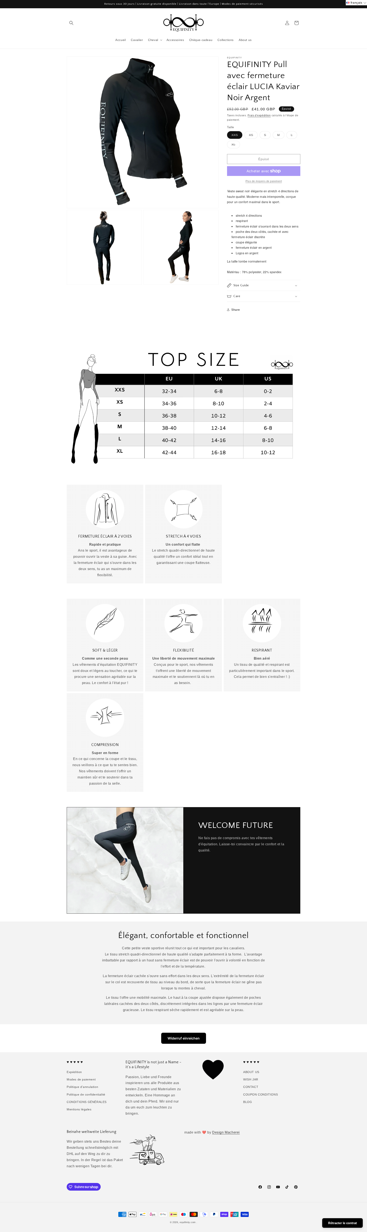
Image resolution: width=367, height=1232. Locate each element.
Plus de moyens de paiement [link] (264, 181)
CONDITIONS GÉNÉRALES (87, 1102)
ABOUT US (251, 1072)
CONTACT (250, 1087)
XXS (236, 136)
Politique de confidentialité (86, 1094)
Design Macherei (226, 1132)
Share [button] (235, 309)
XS (253, 136)
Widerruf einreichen (184, 1038)
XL (235, 145)
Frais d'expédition (259, 115)
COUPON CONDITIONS (260, 1094)
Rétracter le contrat (342, 1223)
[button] (71, 23)
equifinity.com (188, 1222)
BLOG (247, 1102)
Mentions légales (79, 1109)
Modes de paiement (81, 1079)
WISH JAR (250, 1079)
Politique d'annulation (82, 1087)
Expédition (74, 1072)
